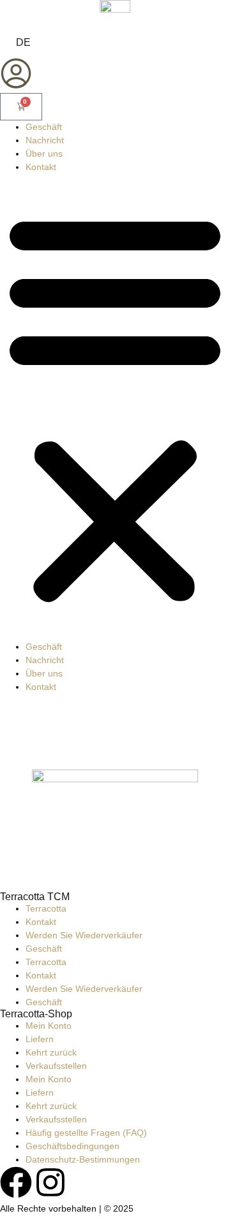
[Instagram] (50, 1182)
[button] (115, 407)
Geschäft (44, 127)
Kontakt (41, 167)
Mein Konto (49, 1026)
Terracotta (46, 908)
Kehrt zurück (51, 1052)
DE (23, 42)
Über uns (44, 153)
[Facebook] (16, 1182)
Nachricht (45, 140)
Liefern (40, 1039)
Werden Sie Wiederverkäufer (84, 935)
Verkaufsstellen (56, 1066)
